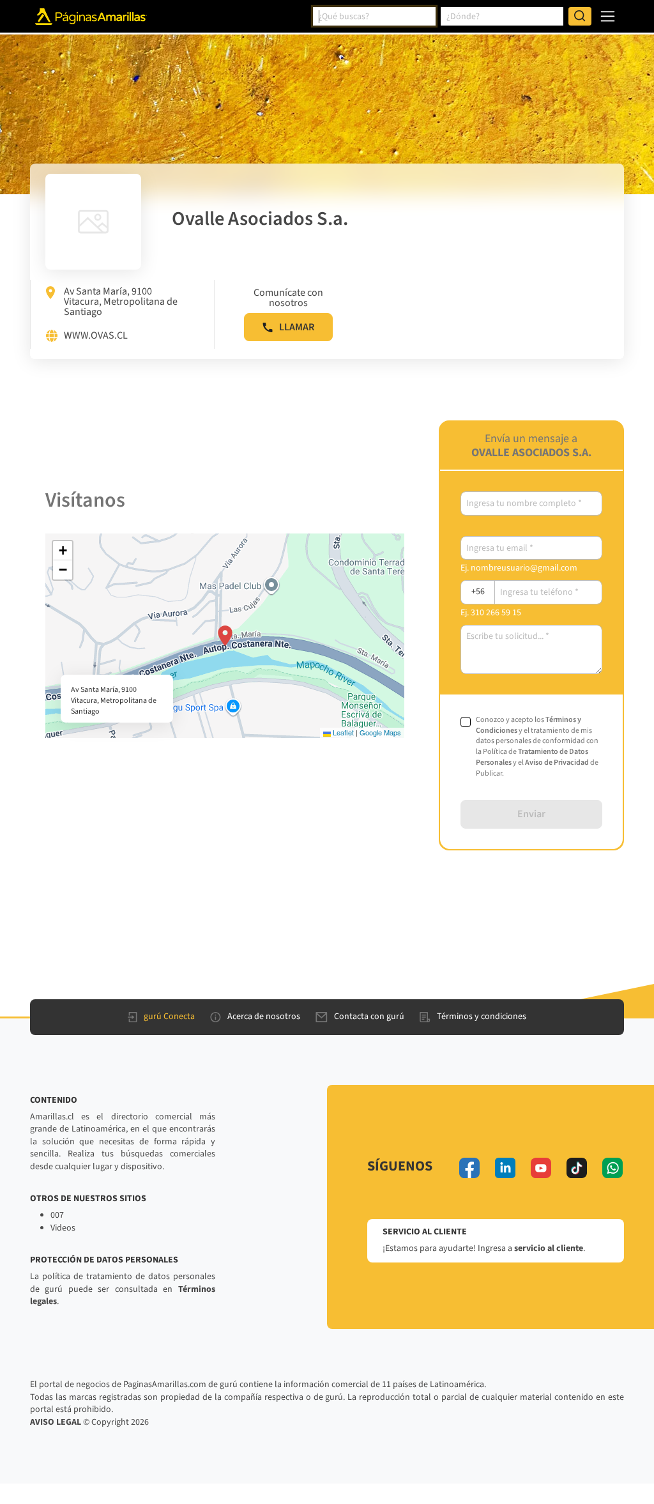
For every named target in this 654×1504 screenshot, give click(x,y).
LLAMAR (296, 327)
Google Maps (380, 732)
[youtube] (541, 1168)
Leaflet (342, 732)
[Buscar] (579, 16)
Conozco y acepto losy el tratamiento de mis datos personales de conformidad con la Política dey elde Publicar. (537, 747)
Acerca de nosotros (263, 1016)
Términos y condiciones (481, 1016)
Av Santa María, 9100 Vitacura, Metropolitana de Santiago (121, 301)
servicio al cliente (548, 1248)
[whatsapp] (612, 1168)
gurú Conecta (169, 1016)
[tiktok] (577, 1168)
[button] (225, 635)
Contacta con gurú (369, 1016)
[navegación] (607, 16)
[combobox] (374, 16)
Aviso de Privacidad (557, 762)
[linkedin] (505, 1168)
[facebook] (469, 1168)
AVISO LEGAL (55, 1422)
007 (57, 1215)
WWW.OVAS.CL (96, 336)
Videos (62, 1228)
